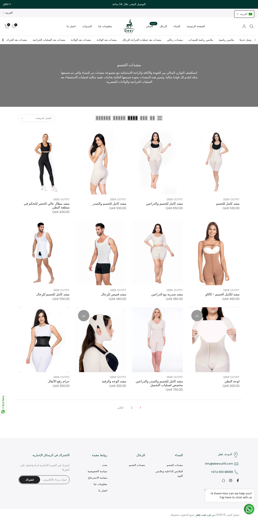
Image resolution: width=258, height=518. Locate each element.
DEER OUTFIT (231, 199)
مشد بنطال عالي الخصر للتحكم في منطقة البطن (47, 205)
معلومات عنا (105, 26)
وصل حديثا (245, 40)
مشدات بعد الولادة (107, 40)
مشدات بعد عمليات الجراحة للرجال (141, 40)
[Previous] (255, 40)
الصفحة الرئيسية (196, 26)
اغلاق (250, 4)
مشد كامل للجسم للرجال (53, 294)
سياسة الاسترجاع (97, 478)
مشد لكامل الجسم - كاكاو (222, 294)
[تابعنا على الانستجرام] (230, 480)
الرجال (163, 26)
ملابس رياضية (226, 40)
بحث (104, 465)
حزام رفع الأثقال (59, 381)
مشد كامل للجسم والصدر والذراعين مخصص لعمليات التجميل (159, 383)
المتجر (151, 26)
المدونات (87, 26)
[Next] (3, 40)
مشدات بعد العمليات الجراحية (49, 40)
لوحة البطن (231, 381)
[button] (244, 14)
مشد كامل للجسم (227, 203)
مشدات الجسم (175, 465)
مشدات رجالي (175, 40)
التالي (120, 408)
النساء (177, 26)
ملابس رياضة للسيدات (200, 40)
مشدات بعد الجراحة (16, 40)
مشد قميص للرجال (113, 294)
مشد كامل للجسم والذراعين (164, 203)
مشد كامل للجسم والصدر (109, 203)
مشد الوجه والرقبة (114, 381)
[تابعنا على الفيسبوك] (237, 480)
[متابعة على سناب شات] (223, 480)
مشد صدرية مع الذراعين (167, 294)
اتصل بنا (71, 26)
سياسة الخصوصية (97, 471)
